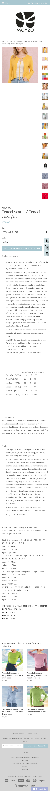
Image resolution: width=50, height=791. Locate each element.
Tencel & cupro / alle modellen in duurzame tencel (26, 41)
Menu (7, 3)
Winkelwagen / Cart (39, 3)
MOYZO (24, 776)
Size (3, 228)
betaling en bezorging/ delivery (25, 763)
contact (25, 770)
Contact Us (40, 789)
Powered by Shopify (35, 776)
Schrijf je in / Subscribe (35, 746)
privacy (25, 766)
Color (4, 238)
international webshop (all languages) (25, 757)
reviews (25, 760)
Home (4, 41)
